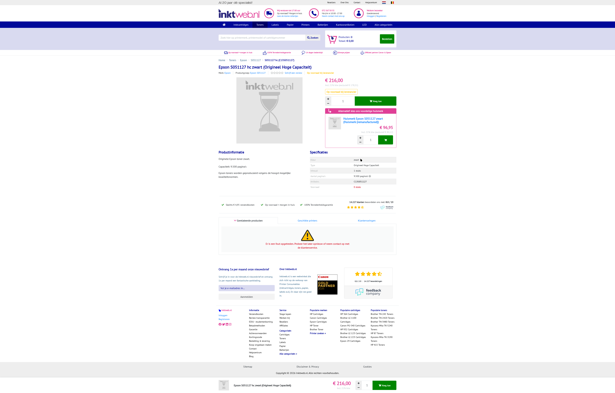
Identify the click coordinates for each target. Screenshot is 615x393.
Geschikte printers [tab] (307, 220)
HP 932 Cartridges (349, 329)
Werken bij (284, 317)
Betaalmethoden (257, 325)
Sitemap (247, 366)
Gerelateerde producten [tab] (249, 220)
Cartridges (284, 334)
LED (364, 24)
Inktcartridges (241, 24)
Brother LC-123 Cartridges (353, 333)
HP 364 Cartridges (349, 314)
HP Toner (314, 325)
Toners (260, 24)
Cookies (367, 366)
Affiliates (283, 325)
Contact (357, 2)
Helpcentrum (371, 2)
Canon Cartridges (318, 317)
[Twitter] (223, 324)
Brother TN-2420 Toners (382, 317)
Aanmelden (246, 296)
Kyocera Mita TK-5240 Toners (382, 327)
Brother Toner (316, 329)
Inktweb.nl (226, 310)
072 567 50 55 (328, 10)
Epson (228, 72)
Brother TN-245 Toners (382, 314)
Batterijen (323, 24)
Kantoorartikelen (345, 24)
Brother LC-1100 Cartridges (348, 319)
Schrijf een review (293, 72)
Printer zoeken (317, 333)
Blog (251, 356)
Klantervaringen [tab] (367, 220)
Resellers (331, 2)
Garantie (253, 329)
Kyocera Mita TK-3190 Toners (382, 339)
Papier (290, 24)
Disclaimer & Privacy (308, 366)
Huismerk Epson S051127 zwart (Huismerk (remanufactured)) (363, 120)
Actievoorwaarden (258, 333)
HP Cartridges (316, 314)
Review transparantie (259, 317)
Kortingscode (255, 337)
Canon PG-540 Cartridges (352, 325)
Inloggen (371, 16)
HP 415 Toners (378, 344)
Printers (305, 24)
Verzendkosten (256, 314)
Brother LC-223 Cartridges (353, 337)
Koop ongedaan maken (260, 344)
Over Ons (344, 2)
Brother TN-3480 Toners (382, 321)
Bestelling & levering (259, 341)
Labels (275, 24)
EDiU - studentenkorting (261, 321)
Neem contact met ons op (333, 16)
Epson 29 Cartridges (350, 341)
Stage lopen (285, 314)
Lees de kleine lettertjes (287, 16)
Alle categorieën (383, 24)
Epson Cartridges (318, 321)
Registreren (381, 16)
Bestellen (387, 39)
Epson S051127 (258, 72)
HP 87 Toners (377, 333)
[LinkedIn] (227, 324)
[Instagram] (230, 324)
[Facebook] (220, 324)
